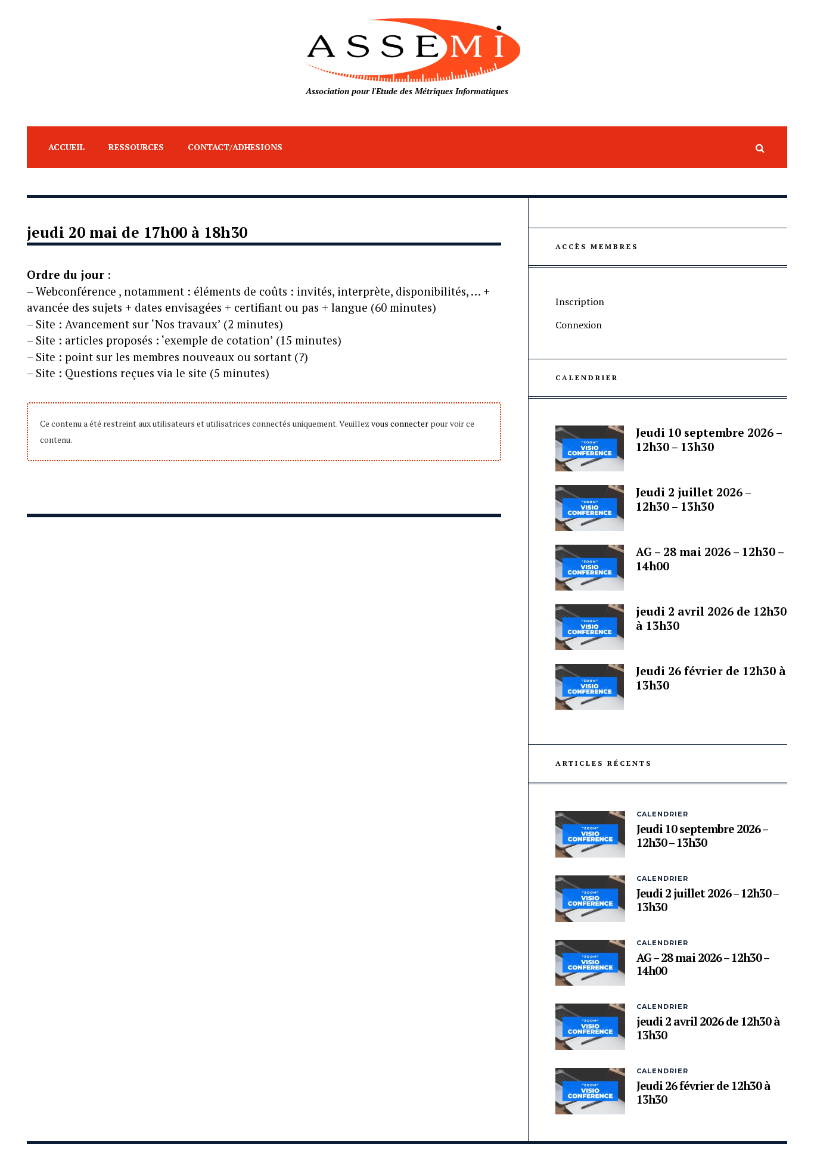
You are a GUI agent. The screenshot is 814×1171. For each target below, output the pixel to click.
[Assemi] (407, 50)
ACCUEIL (66, 147)
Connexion (578, 324)
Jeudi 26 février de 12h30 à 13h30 (711, 677)
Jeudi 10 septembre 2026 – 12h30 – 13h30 (709, 439)
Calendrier (662, 814)
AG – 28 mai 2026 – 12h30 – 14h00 (710, 558)
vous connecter (399, 423)
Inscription (579, 301)
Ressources (136, 147)
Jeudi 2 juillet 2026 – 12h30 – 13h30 (693, 499)
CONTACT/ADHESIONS (235, 147)
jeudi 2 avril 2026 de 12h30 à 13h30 (711, 618)
